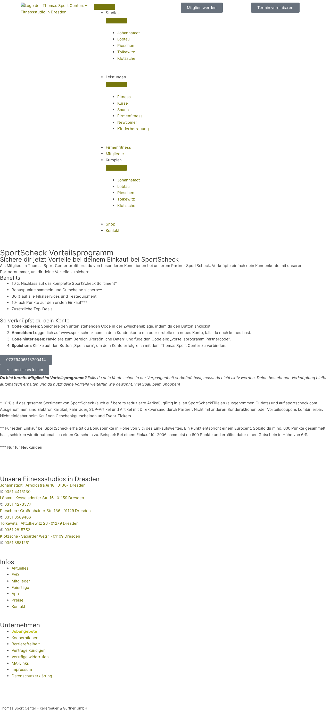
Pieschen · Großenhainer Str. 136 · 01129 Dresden (45, 510)
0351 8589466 (17, 517)
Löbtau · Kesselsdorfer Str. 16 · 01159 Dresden (42, 497)
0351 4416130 (17, 491)
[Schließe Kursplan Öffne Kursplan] (116, 168)
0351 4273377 (17, 504)
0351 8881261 (17, 542)
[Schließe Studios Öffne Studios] (116, 20)
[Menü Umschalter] (104, 7)
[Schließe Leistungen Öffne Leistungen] (116, 84)
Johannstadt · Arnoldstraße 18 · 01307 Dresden (43, 485)
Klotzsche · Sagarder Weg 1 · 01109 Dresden (40, 536)
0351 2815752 (17, 529)
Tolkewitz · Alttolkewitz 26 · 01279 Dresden (39, 523)
